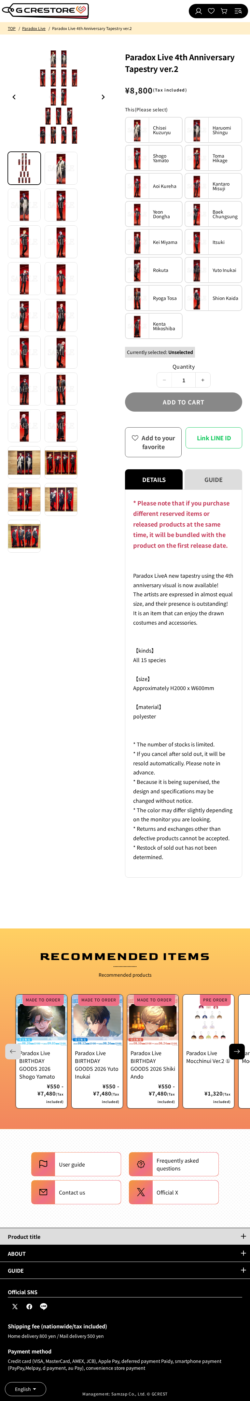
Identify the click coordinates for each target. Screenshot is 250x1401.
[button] (238, 11)
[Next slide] (237, 1051)
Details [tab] (154, 479)
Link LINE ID (214, 437)
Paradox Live (34, 28)
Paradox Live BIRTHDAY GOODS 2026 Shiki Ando (153, 1064)
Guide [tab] (213, 479)
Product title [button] (24, 1236)
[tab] (24, 168)
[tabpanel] (183, 683)
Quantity (184, 366)
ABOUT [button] (17, 1253)
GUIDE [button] (16, 1270)
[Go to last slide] (14, 97)
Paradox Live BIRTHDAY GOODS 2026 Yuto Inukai (96, 1064)
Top (12, 28)
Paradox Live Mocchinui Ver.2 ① (208, 1057)
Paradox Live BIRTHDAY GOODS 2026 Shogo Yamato (37, 1064)
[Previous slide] (102, 97)
